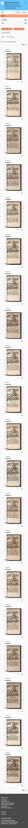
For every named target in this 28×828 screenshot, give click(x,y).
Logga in (18, 12)
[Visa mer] (18, 82)
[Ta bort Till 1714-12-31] (23, 29)
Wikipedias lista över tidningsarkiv (9, 823)
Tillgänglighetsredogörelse (7, 804)
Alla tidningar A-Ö (5, 801)
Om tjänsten (24, 12)
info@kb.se (3, 814)
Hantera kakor (4, 806)
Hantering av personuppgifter (7, 803)
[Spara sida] (22, 82)
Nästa (23, 44)
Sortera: (3, 37)
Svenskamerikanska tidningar (8, 820)
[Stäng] (25, 3)
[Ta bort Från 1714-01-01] (11, 29)
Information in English (6, 807)
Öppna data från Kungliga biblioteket (9, 822)
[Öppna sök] (13, 12)
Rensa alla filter (5, 32)
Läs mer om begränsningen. (10, 8)
